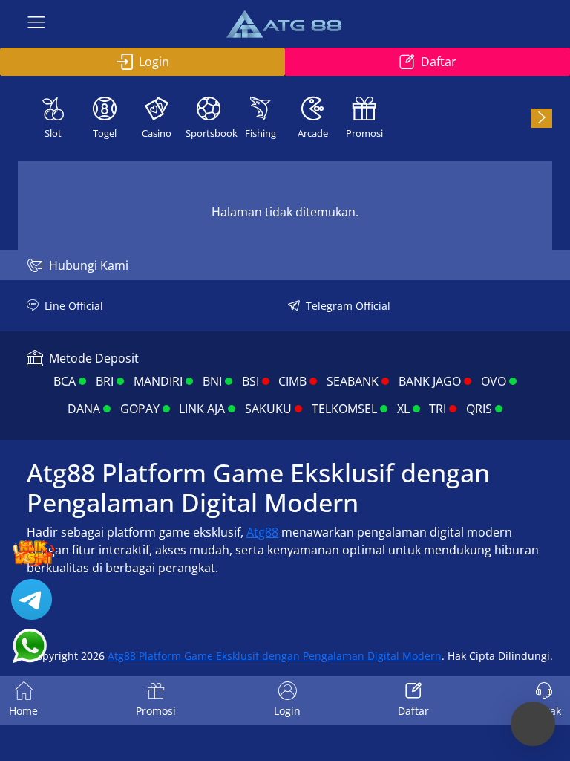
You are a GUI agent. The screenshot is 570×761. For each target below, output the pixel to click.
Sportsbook (210, 133)
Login (154, 62)
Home (23, 711)
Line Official (74, 306)
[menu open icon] (36, 24)
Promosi (364, 133)
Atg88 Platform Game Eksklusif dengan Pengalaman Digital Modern (275, 656)
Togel (105, 133)
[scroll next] (541, 118)
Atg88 (262, 532)
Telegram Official (348, 306)
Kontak (544, 711)
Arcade (313, 133)
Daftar (438, 62)
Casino (156, 133)
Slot (53, 133)
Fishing (260, 133)
